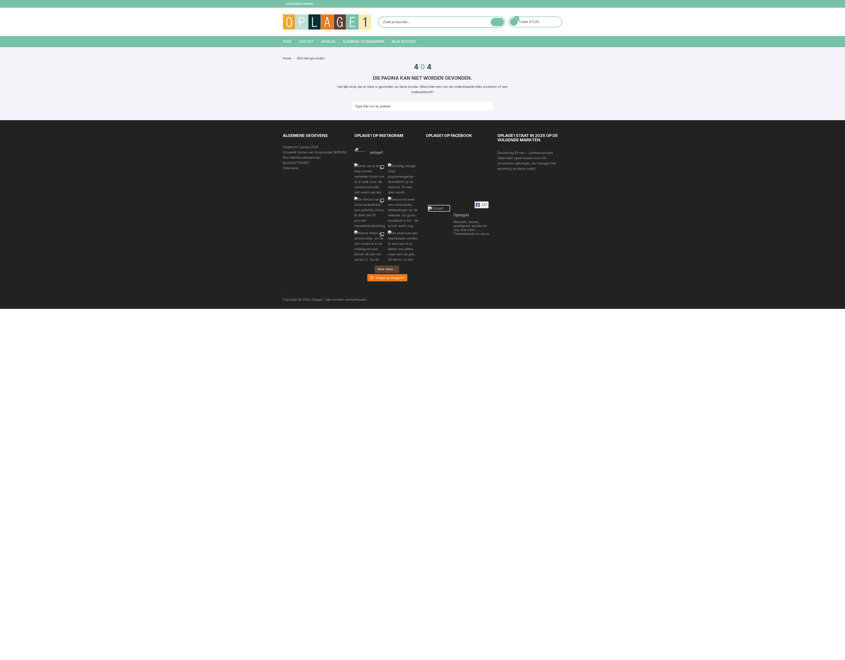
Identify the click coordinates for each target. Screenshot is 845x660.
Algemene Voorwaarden (363, 41)
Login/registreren (299, 4)
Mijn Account (404, 41)
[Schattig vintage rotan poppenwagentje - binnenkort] (403, 179)
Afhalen (328, 41)
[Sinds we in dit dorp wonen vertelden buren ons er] (370, 179)
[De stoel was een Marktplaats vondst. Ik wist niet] (403, 246)
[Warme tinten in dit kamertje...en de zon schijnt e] (370, 246)
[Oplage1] (439, 208)
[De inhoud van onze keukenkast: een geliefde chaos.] (370, 212)
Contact (306, 41)
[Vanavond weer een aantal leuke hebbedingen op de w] (403, 212)
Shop (287, 41)
